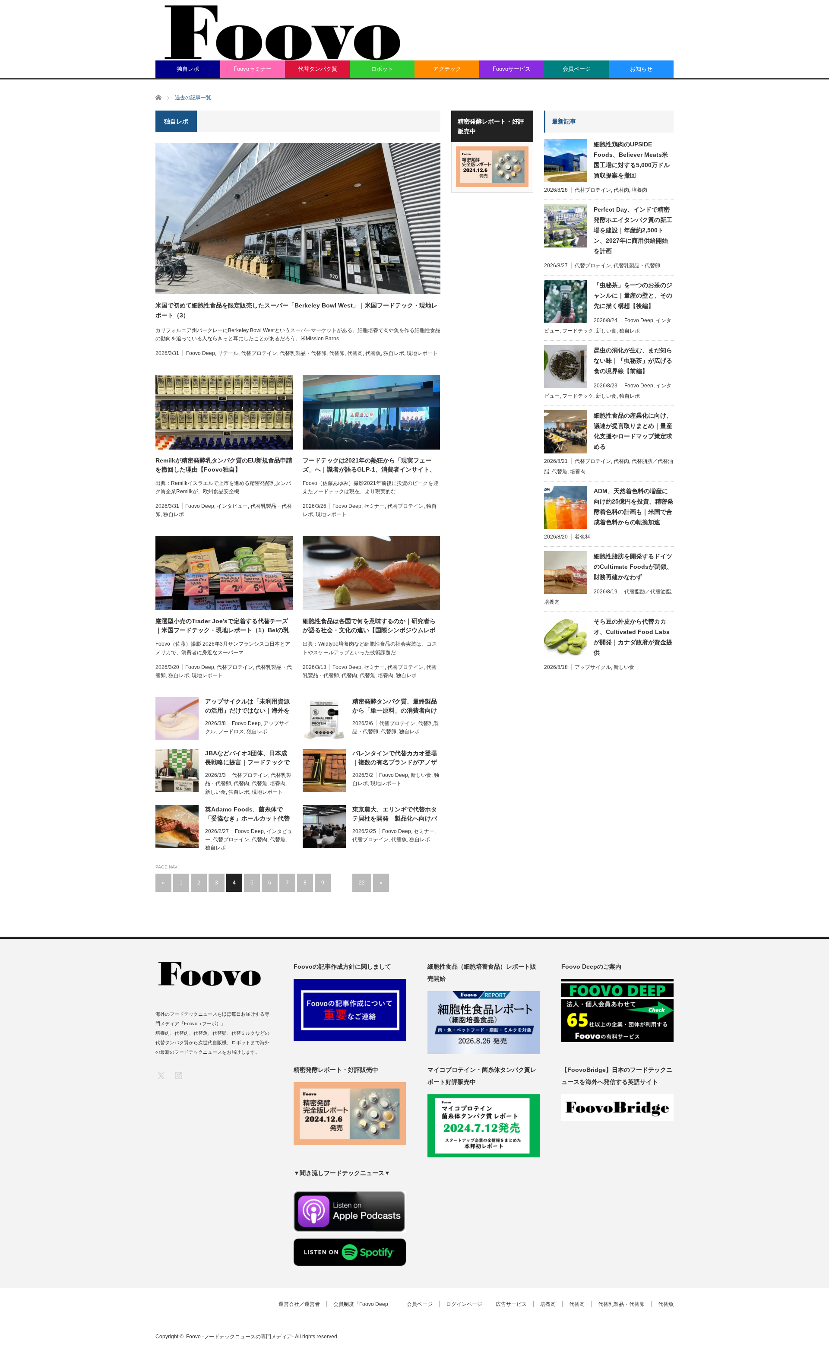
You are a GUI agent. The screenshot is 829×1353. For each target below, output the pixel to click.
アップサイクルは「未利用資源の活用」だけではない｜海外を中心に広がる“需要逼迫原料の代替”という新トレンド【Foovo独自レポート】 (249, 706)
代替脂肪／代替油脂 (647, 592)
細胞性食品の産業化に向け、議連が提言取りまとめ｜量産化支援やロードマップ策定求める (633, 431)
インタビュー (232, 506)
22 (362, 883)
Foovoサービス (512, 69)
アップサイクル (593, 667)
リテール (228, 353)
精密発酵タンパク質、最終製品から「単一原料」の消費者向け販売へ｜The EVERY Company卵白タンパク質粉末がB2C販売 (395, 706)
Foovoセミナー (253, 69)
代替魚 (373, 353)
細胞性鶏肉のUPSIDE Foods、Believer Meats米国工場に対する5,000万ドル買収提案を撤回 (632, 160)
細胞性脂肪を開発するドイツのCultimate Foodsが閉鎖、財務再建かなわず (633, 566)
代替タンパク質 (317, 69)
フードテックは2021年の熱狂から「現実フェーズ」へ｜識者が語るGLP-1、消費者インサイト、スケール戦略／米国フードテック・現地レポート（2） (369, 465)
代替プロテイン (259, 353)
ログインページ (464, 1304)
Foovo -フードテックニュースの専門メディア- (240, 1337)
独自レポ (188, 69)
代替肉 (355, 353)
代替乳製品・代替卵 (303, 353)
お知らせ (641, 69)
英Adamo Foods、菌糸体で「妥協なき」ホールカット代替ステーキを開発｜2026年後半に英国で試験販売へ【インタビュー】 (248, 814)
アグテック (447, 69)
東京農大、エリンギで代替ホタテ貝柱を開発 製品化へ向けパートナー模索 (394, 814)
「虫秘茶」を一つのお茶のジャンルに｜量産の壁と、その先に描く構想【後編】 (633, 295)
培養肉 (385, 675)
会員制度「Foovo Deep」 (363, 1304)
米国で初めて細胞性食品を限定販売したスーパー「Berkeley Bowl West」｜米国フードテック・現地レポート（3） (296, 310)
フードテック (577, 331)
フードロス (231, 732)
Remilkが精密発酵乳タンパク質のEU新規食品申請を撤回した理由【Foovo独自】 (223, 465)
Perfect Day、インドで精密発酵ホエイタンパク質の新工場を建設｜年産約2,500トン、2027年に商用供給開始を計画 (633, 230)
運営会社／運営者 (299, 1304)
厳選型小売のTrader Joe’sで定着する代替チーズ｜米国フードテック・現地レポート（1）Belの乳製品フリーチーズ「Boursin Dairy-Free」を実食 (222, 626)
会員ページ (577, 69)
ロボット (382, 69)
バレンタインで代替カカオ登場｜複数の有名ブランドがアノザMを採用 (394, 758)
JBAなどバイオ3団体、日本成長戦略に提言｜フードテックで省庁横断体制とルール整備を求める (247, 758)
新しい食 (215, 792)
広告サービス (511, 1304)
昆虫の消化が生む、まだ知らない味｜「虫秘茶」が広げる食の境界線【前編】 (633, 360)
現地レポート (422, 353)
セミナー (374, 506)
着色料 (582, 537)
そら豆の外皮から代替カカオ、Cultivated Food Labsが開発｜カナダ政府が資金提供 (633, 637)
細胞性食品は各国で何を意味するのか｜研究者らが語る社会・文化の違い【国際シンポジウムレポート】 (369, 626)
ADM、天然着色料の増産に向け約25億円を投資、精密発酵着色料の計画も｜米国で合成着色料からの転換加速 (633, 507)
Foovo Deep (200, 353)
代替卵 (337, 353)
